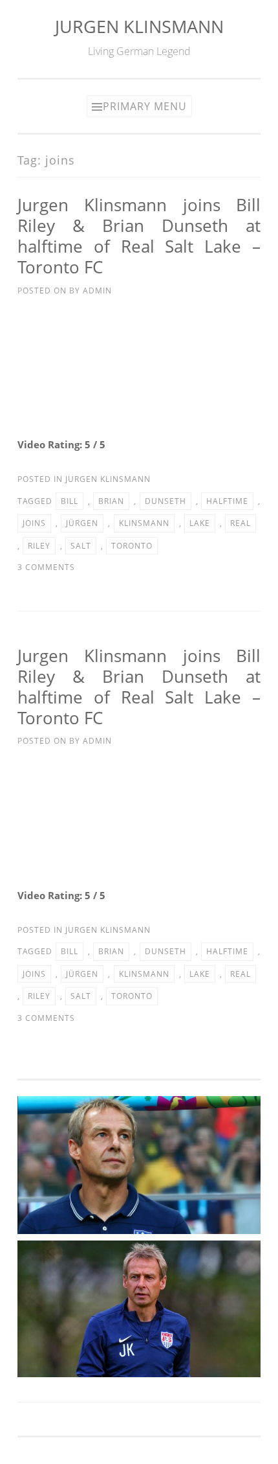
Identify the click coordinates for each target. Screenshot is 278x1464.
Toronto (132, 545)
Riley (39, 545)
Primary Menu (145, 106)
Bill (69, 501)
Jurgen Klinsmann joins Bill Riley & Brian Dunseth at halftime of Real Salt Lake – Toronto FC (139, 236)
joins (34, 523)
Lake (199, 523)
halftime (227, 501)
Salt (80, 545)
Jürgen (82, 523)
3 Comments (46, 567)
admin (97, 290)
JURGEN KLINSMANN (139, 26)
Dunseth (165, 501)
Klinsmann (144, 523)
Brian (111, 501)
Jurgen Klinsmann (108, 479)
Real (240, 523)
